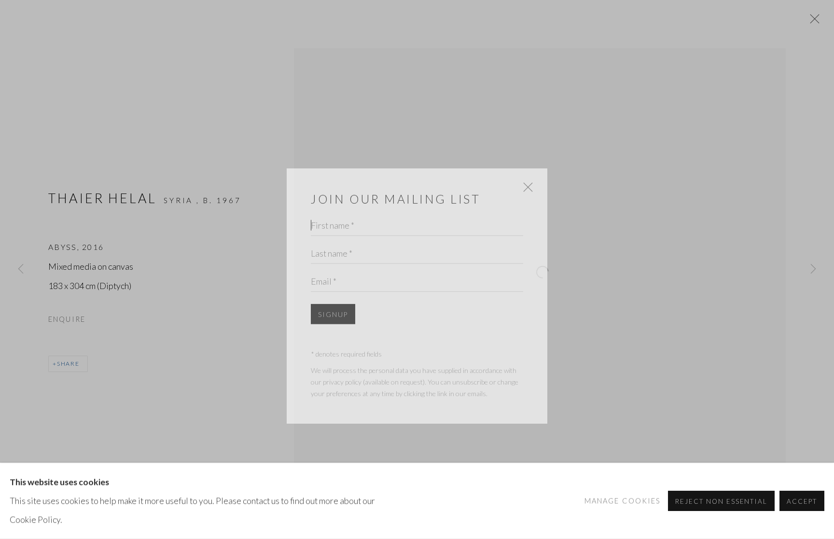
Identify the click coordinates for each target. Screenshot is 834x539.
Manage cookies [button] (622, 501)
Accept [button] (802, 501)
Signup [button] (333, 298)
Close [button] (525, 175)
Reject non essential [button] (721, 501)
